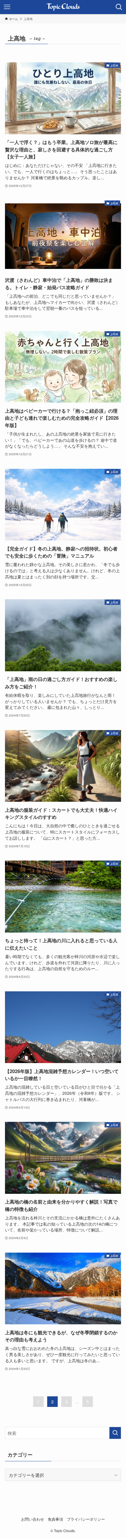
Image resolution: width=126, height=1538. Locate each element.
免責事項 (55, 1519)
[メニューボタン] (7, 7)
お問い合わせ (32, 1519)
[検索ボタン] (119, 7)
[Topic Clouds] (63, 7)
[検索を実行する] (115, 1433)
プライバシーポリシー (86, 1519)
